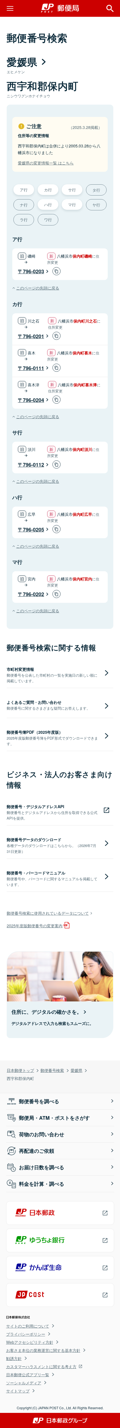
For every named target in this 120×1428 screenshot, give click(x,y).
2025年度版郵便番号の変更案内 (35, 925)
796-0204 (33, 400)
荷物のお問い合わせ (41, 1134)
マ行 (72, 204)
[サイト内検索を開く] (110, 8)
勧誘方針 (14, 1358)
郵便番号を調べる (39, 1101)
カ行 (48, 189)
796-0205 (33, 529)
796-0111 (33, 368)
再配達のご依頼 (36, 1150)
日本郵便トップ (20, 1070)
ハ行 (48, 204)
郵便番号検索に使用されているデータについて (48, 913)
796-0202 (33, 594)
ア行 (24, 189)
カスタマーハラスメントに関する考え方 (41, 1366)
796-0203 (33, 271)
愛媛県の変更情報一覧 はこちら (46, 163)
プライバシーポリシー (25, 1334)
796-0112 (33, 464)
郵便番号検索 (52, 1070)
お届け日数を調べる (41, 1167)
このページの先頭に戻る (37, 288)
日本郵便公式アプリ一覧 (27, 1374)
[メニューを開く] (10, 8)
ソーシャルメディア (23, 1382)
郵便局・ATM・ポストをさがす (54, 1117)
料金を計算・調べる (41, 1183)
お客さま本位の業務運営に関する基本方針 (43, 1350)
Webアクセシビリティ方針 (29, 1342)
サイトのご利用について (27, 1326)
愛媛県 (76, 1070)
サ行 (72, 189)
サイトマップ (18, 1391)
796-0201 (33, 336)
